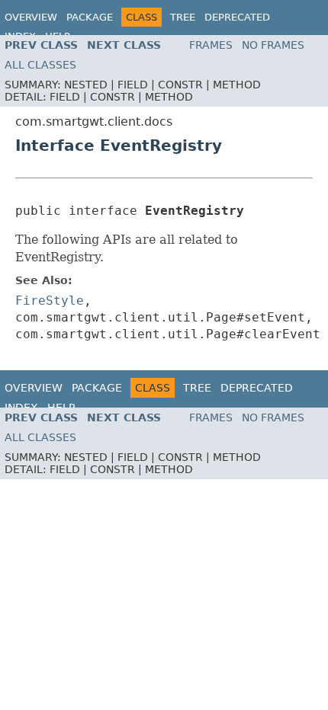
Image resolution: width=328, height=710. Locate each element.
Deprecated (237, 17)
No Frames (273, 45)
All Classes (40, 65)
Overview (31, 17)
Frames (211, 45)
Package (89, 17)
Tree (182, 17)
